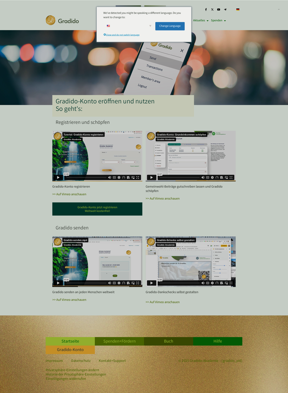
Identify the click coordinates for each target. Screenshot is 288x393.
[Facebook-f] (206, 9)
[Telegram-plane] (225, 9)
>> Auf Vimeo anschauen (69, 194)
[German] (257, 9)
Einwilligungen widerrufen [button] (66, 379)
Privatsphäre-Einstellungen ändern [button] (72, 370)
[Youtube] (219, 9)
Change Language (169, 26)
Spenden (216, 20)
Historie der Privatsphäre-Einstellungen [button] (76, 375)
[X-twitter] (212, 9)
